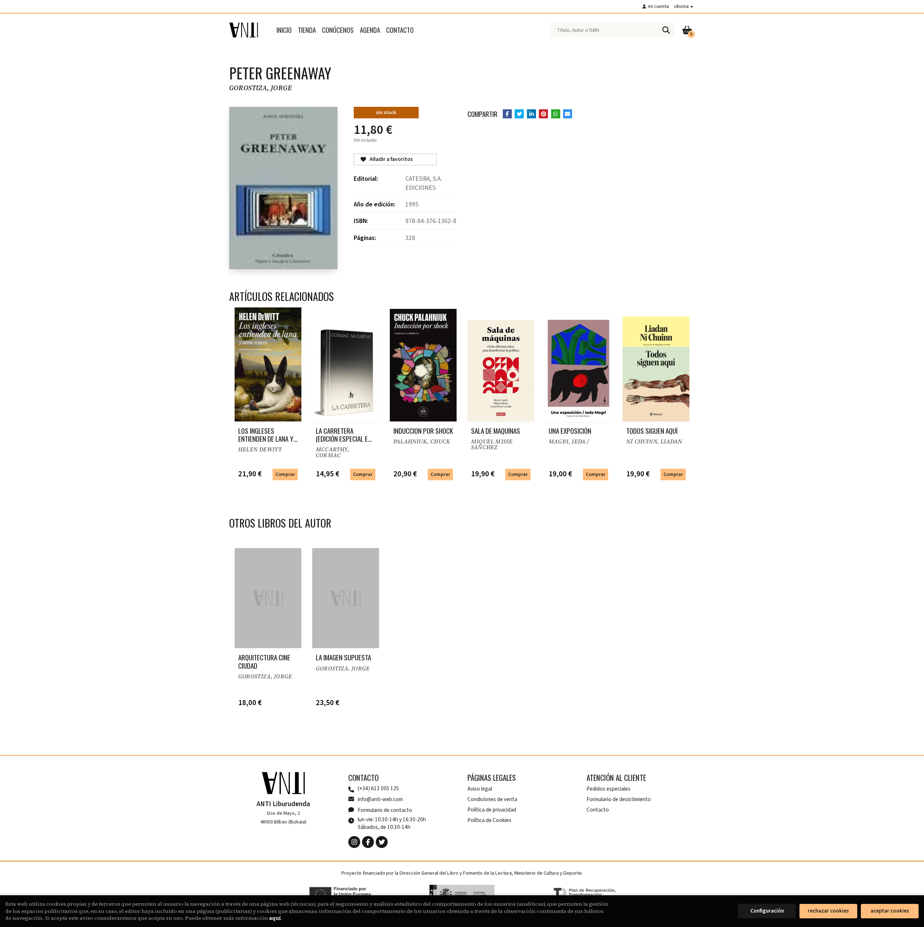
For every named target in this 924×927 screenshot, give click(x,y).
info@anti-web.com (380, 799)
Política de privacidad (491, 810)
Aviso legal (479, 789)
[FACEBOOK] (368, 842)
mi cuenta (658, 6)
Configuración (767, 911)
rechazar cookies (828, 911)
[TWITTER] (382, 842)
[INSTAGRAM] (354, 842)
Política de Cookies (489, 820)
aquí (275, 918)
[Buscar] (666, 30)
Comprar (285, 474)
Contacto (598, 810)
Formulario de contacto (385, 810)
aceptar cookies (890, 911)
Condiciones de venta (492, 799)
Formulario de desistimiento (619, 799)
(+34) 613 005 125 (378, 788)
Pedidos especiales (609, 789)
